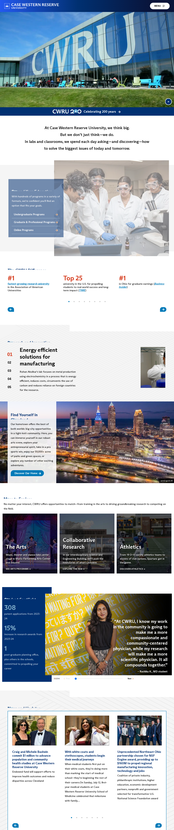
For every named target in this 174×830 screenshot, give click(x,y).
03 (9, 370)
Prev (68, 678)
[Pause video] (168, 101)
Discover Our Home (25, 473)
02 (9, 362)
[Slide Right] (163, 309)
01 (10, 354)
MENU (157, 6)
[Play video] (124, 367)
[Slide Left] (11, 309)
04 (9, 379)
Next (129, 678)
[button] (68, 301)
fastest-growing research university (28, 283)
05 (9, 387)
